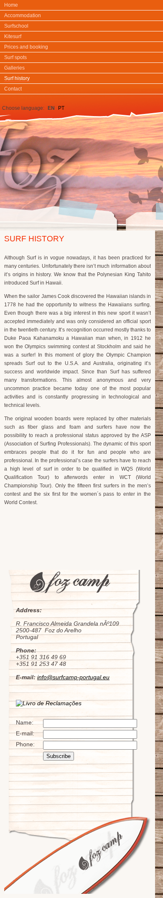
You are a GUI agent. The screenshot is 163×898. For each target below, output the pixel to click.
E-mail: (25, 733)
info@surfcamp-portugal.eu (73, 677)
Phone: (25, 744)
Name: (24, 722)
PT (61, 108)
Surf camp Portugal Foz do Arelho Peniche (80, 159)
